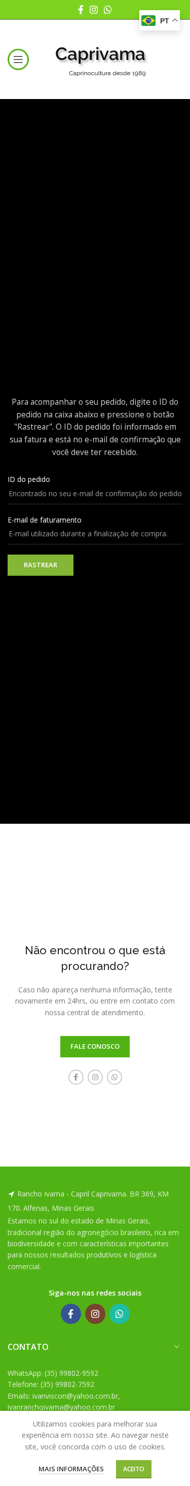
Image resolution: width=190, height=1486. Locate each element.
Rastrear (40, 564)
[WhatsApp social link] (108, 9)
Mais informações (71, 1468)
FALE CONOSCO (95, 1046)
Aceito (133, 1469)
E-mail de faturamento (45, 520)
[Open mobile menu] (18, 59)
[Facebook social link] (81, 9)
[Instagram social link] (94, 9)
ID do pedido (29, 479)
